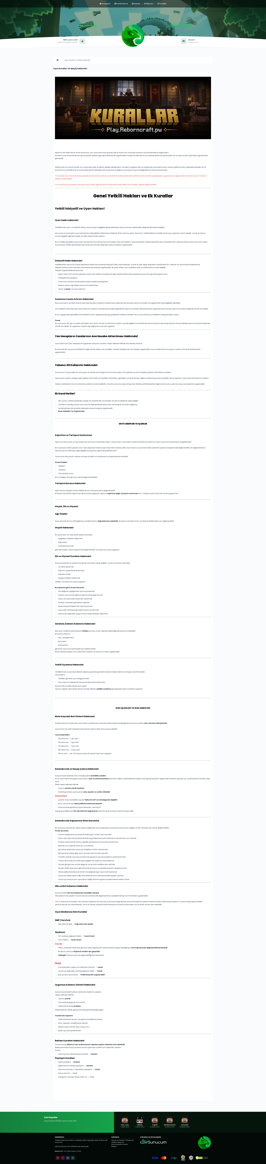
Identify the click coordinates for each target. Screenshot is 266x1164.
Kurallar (162, 3)
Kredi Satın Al (122, 3)
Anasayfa (106, 3)
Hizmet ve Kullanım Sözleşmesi (122, 1140)
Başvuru (149, 3)
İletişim (113, 1146)
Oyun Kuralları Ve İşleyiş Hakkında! (77, 60)
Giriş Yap (174, 25)
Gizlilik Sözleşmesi (117, 1142)
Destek (137, 3)
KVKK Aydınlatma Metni (119, 1144)
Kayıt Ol (186, 25)
